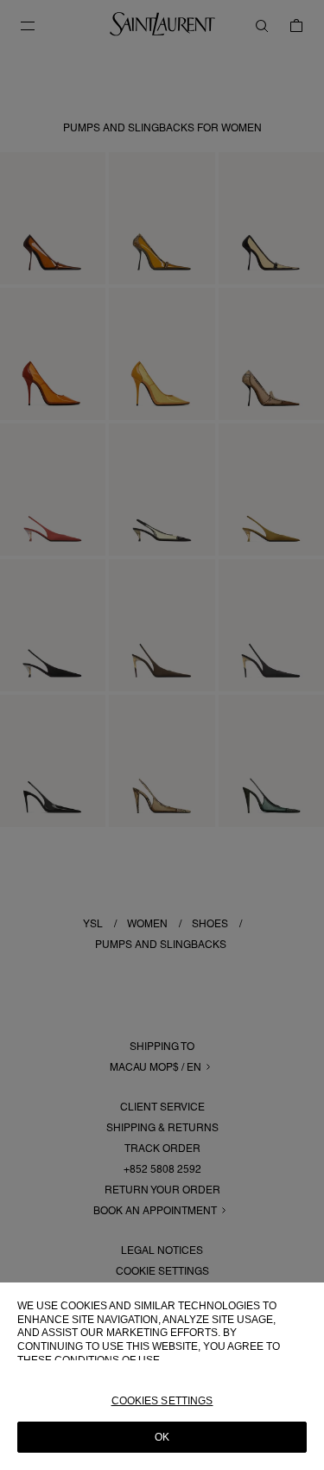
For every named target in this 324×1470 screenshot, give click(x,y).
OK (162, 1437)
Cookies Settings (162, 1401)
